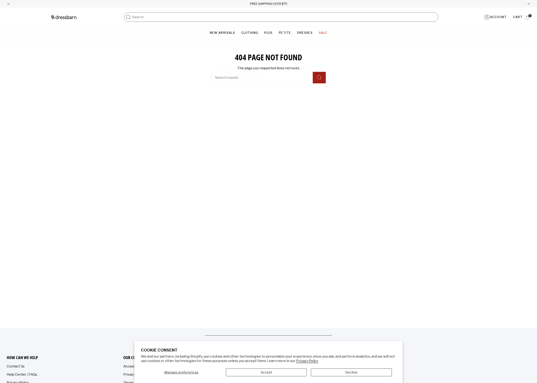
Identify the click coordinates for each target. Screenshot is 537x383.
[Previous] (8, 4)
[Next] (528, 4)
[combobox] (284, 17)
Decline (351, 372)
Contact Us (16, 366)
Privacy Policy (307, 361)
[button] (222, 33)
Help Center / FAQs (22, 374)
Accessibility (133, 366)
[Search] (128, 17)
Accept (266, 372)
